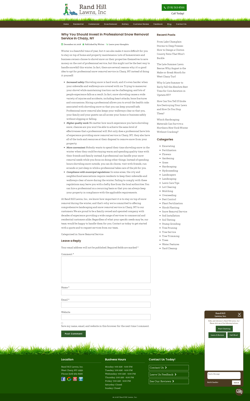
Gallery (125, 24)
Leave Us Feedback (161, 374)
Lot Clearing (169, 186)
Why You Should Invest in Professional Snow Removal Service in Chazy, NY (105, 36)
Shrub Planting (170, 207)
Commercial (93, 24)
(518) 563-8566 (176, 7)
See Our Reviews (160, 381)
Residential (78, 24)
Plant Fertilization (172, 203)
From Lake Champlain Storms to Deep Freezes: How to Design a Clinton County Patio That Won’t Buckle (171, 49)
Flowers (166, 154)
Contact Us (181, 24)
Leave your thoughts (119, 44)
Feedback (158, 24)
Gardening (168, 158)
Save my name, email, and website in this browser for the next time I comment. (105, 326)
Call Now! (234, 335)
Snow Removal (110, 24)
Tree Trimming (170, 236)
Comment (67, 254)
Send (236, 382)
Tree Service (169, 232)
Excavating (168, 146)
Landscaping (169, 178)
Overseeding (169, 195)
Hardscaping (169, 166)
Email (65, 299)
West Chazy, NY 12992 (72, 370)
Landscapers (169, 174)
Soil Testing (168, 219)
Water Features (170, 244)
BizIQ (209, 382)
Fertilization (169, 150)
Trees (165, 240)
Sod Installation (171, 215)
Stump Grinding (171, 223)
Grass (165, 162)
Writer (101, 44)
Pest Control (169, 199)
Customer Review (141, 24)
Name (65, 287)
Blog (169, 24)
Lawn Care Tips (170, 182)
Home (66, 24)
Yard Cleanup (169, 248)
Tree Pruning (169, 227)
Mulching (167, 191)
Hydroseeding (170, 170)
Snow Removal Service (90, 234)
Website (65, 312)
